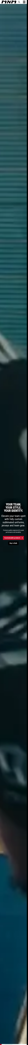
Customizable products (12, 538)
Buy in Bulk (13, 543)
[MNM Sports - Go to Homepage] (8, 2)
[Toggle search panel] (19, 2)
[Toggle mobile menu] (24, 2)
